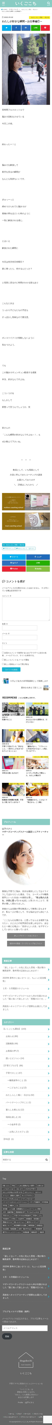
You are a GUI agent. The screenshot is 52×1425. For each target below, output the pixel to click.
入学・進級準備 (8, 1212)
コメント (6, 596)
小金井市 (21, 1219)
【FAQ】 (8, 1139)
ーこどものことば (16, 1087)
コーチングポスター (27, 1199)
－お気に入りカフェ (17, 1132)
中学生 (5, 1205)
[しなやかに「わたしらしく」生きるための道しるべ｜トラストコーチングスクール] (26, 521)
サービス (27, 1414)
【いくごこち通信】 (14, 1029)
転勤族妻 (26, 1232)
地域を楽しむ (12, 1117)
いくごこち (26, 3)
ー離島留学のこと (16, 1080)
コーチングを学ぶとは (10, 1199)
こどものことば (8, 1189)
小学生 (13, 1219)
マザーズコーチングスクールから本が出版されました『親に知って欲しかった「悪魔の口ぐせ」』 (25, 997)
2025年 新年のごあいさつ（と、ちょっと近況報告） (24, 979)
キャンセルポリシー (11, 1417)
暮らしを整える (14, 1109)
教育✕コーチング (33, 1222)
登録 (7, 1336)
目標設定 (40, 1225)
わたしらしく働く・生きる (14, 545)
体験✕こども (14, 1205)
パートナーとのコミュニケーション (15, 1202)
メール (6, 634)
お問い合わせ (43, 1417)
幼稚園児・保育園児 (33, 1219)
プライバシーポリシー (28, 1417)
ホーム (12, 1414)
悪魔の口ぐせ (7, 1222)
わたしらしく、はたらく (26, 548)
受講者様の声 (20, 1212)
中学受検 (45, 1202)
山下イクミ (29, 1402)
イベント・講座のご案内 (11, 1195)
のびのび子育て (30, 1189)
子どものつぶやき (33, 1212)
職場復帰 (39, 1229)
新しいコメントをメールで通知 (16, 660)
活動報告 (11, 1043)
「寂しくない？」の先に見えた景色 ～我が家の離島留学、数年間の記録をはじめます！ (24, 969)
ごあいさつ (19, 1189)
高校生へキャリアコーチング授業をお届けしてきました (25, 1007)
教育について (7, 1225)
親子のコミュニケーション (12, 1232)
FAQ (13, 1186)
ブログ (19, 1414)
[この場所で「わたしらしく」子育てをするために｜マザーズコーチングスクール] (26, 502)
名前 (5, 624)
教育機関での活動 (20, 1225)
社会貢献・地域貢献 (9, 1229)
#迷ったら (6, 1186)
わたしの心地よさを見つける (12, 1192)
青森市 (42, 1232)
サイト (4, 643)
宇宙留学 (6, 1219)
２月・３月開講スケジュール (16, 988)
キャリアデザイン (28, 1195)
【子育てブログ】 (13, 1065)
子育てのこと (9, 548)
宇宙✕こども (37, 1215)
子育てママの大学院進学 (22, 1215)
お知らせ (11, 1036)
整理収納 (31, 1225)
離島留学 (34, 1232)
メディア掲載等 (34, 1202)
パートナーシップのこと (17, 1102)
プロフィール (38, 1414)
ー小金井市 (12, 1124)
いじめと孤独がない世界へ (26, 1186)
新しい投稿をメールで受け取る (16, 664)
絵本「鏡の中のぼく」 (26, 1229)
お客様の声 (11, 1051)
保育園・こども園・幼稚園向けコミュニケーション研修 (22, 1209)
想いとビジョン (14, 1058)
